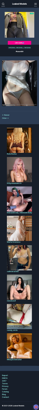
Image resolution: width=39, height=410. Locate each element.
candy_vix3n (12, 330)
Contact (5, 397)
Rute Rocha (11, 154)
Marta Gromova (13, 242)
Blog (4, 394)
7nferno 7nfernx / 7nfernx (19, 47)
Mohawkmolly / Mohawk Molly (19, 213)
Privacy (5, 386)
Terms (5, 383)
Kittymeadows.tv (14, 183)
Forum (4, 389)
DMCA (4, 378)
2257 (4, 381)
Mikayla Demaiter (14, 359)
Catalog (5, 392)
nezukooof (11, 301)
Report (5, 375)
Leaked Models (19, 4)
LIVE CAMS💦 (19, 43)
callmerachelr (13, 271)
